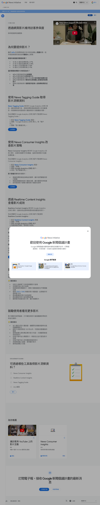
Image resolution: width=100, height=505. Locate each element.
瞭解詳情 (50, 254)
